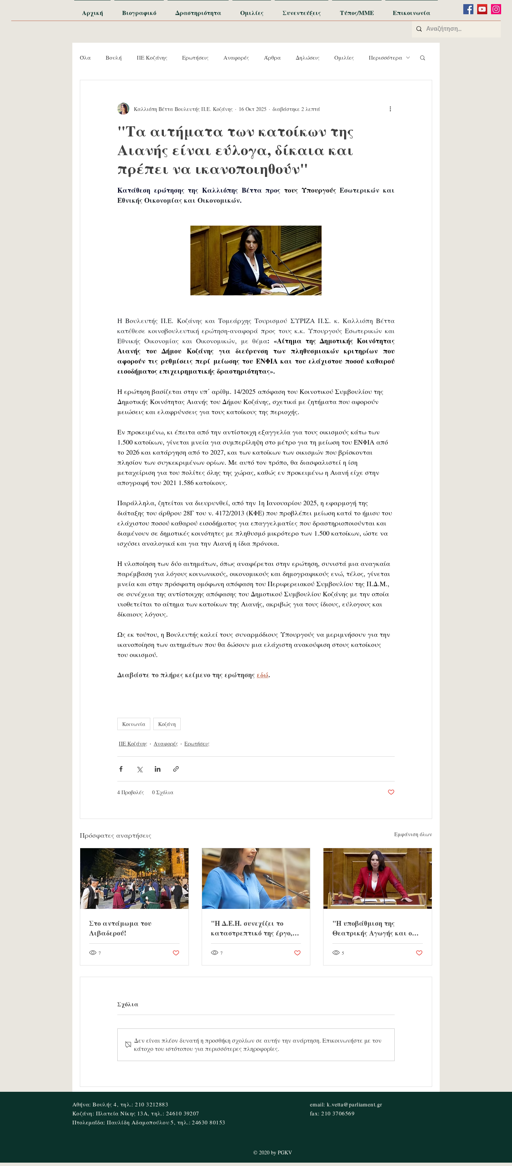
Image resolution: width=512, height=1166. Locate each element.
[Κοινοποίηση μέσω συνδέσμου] (176, 768)
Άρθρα (272, 57)
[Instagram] (496, 9)
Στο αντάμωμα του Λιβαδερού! (120, 928)
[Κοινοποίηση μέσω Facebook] (120, 768)
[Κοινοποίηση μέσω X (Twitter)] (139, 768)
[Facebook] (468, 9)
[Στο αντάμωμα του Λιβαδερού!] (134, 878)
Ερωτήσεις (195, 57)
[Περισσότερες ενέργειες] (390, 108)
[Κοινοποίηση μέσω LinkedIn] (157, 768)
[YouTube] (482, 9)
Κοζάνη (167, 723)
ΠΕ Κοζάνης (152, 57)
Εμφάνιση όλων (413, 834)
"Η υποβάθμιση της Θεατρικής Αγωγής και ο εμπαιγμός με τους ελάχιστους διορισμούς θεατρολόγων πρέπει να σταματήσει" (372, 928)
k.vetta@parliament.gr (354, 1104)
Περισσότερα (385, 57)
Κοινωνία (133, 723)
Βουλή (114, 57)
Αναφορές (236, 57)
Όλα (85, 57)
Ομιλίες (344, 57)
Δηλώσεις (307, 57)
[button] (422, 57)
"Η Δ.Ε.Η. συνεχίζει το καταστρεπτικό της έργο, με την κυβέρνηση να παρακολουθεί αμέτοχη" (251, 928)
